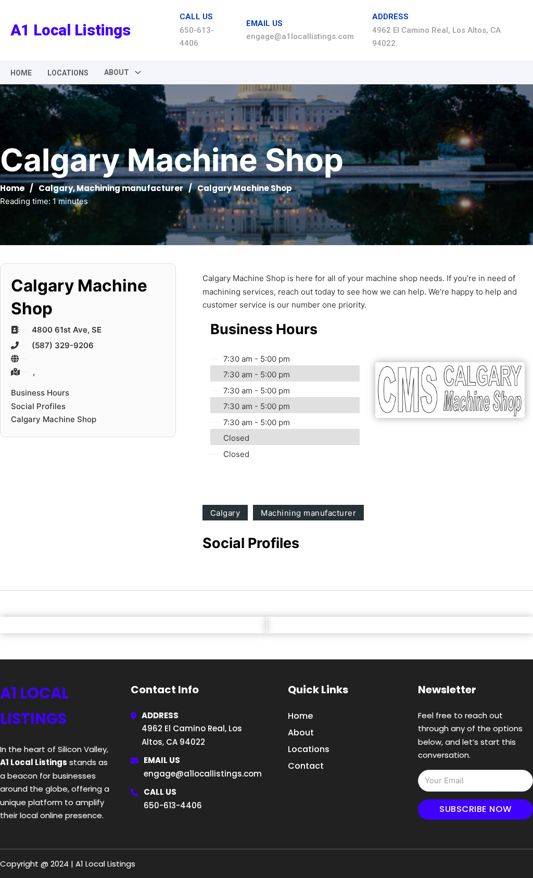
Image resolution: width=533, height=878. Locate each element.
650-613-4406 (173, 805)
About (301, 733)
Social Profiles (38, 406)
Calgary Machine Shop (53, 419)
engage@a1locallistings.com (203, 773)
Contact (306, 766)
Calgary (56, 188)
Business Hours (40, 393)
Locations (67, 73)
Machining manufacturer (130, 188)
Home (21, 73)
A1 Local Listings (70, 30)
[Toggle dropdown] (138, 72)
